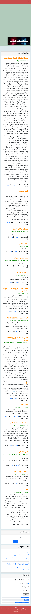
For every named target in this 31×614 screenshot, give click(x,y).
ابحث (15, 541)
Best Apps (24, 405)
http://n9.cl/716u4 (23, 246)
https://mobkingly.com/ (21, 474)
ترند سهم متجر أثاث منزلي (21, 555)
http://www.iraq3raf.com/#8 (20, 492)
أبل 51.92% (25, 590)
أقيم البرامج (23, 244)
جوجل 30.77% (24, 583)
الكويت (16, 251)
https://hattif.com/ (23, 293)
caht (26, 490)
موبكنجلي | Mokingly (20, 472)
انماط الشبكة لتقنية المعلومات (16, 58)
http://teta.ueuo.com (22, 275)
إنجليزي (9, 223)
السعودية (15, 185)
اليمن (16, 445)
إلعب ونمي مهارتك (21, 258)
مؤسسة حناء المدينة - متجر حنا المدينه (18, 552)
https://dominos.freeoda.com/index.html (16, 260)
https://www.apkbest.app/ (21, 407)
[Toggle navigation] (28, 2)
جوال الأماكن (23, 452)
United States (15, 416)
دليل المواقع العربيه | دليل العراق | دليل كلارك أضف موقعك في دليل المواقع (14, 609)
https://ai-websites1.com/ (21, 425)
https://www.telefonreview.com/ (19, 320)
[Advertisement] (15, 21)
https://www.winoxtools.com (20, 194)
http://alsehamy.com (22, 61)
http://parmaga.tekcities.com (19, 232)
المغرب (16, 223)
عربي (8, 185)
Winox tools (23, 191)
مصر (17, 237)
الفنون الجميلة (22, 273)
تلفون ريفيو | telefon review (17, 318)
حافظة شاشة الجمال (20, 229)
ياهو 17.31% (24, 587)
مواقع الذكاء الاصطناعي (19, 423)
